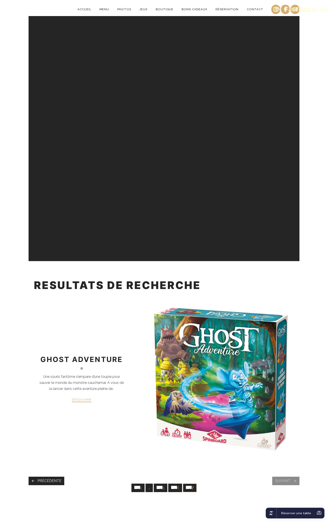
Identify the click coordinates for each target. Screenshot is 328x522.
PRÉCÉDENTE (49, 481)
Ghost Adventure (81, 359)
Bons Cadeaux (194, 9)
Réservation (227, 9)
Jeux (143, 9)
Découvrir (81, 399)
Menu (104, 9)
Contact (255, 9)
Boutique (164, 9)
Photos (124, 9)
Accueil (84, 9)
